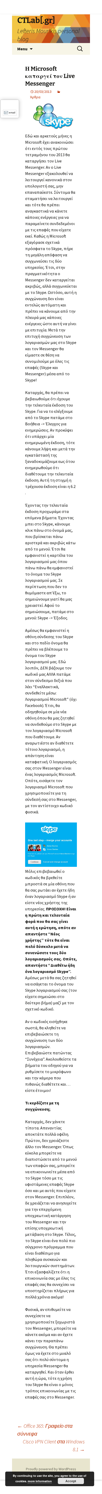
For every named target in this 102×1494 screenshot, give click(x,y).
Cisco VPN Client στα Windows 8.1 (54, 1445)
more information (40, 1481)
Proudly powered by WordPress (51, 1469)
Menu (22, 48)
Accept (70, 1481)
